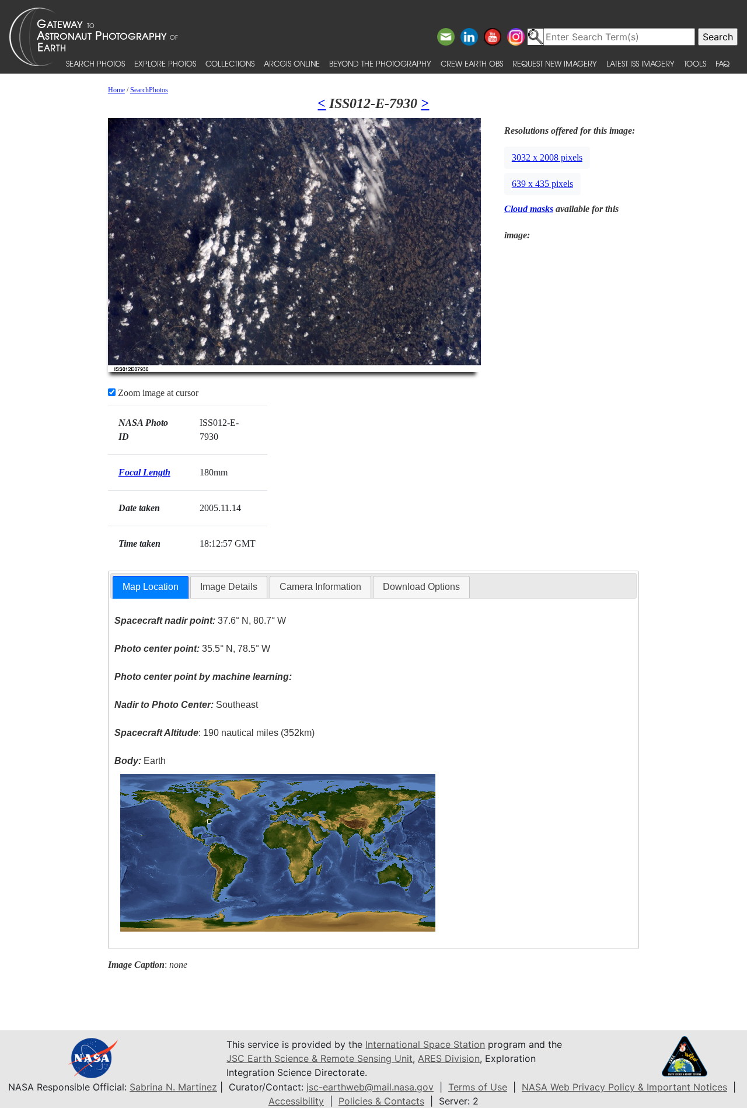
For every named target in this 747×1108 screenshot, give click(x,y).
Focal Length (144, 472)
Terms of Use (477, 1087)
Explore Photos (165, 63)
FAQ (722, 63)
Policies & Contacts (381, 1101)
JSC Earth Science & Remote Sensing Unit (319, 1058)
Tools (695, 63)
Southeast (186, 705)
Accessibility (296, 1101)
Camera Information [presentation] (320, 587)
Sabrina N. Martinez (173, 1087)
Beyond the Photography (380, 63)
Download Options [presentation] (421, 587)
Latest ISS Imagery (640, 63)
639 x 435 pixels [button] (542, 184)
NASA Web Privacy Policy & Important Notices (624, 1087)
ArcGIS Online (292, 63)
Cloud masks (528, 209)
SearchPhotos (149, 90)
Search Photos (95, 63)
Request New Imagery (554, 63)
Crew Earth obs (472, 63)
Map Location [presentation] (151, 587)
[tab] (151, 587)
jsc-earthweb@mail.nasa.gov (370, 1087)
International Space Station (425, 1044)
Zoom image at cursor (157, 393)
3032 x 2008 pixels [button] (547, 157)
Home (116, 90)
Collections (229, 63)
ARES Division (449, 1058)
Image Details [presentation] (228, 587)
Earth (140, 761)
